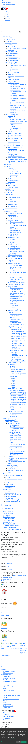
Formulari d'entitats (10, 520)
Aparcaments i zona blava (10, 681)
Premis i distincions (8, 690)
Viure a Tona (7, 505)
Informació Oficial (8, 673)
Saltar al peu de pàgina (8, 4)
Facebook (9, 563)
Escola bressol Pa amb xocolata (14, 647)
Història (5, 688)
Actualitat (3, 694)
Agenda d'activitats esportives (11, 699)
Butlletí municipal (8, 706)
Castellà (7, 15)
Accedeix (3, 596)
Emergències (6, 515)
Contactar (3, 7)
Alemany (7, 18)
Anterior (3, 615)
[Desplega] (12, 505)
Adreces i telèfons (8, 513)
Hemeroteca (6, 707)
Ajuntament (4, 669)
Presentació (6, 685)
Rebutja (19, 741)
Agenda (5, 697)
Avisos (5, 702)
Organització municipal (9, 671)
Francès (7, 20)
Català (7, 13)
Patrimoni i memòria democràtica (12, 529)
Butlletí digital (7, 704)
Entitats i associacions (8, 508)
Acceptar (24, 741)
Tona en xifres (7, 692)
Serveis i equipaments (9, 517)
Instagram (9, 569)
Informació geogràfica (9, 678)
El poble (3, 683)
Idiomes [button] (5, 11)
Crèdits (5, 720)
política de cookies (14, 739)
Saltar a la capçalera (7, 1)
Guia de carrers (7, 680)
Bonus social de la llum (5, 647)
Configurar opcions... (6, 741)
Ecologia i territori (8, 522)
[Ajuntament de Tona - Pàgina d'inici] (10, 28)
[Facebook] (4, 9)
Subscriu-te (4, 628)
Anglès (7, 16)
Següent (7, 615)
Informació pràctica (6, 674)
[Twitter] (2, 9)
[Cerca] (20, 32)
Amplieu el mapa (7, 577)
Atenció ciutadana (8, 512)
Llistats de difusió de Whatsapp (11, 695)
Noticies (5, 701)
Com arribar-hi (7, 579)
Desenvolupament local (9, 527)
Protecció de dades (8, 716)
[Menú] (1, 34)
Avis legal (5, 713)
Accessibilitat (6, 718)
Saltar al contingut (7, 2)
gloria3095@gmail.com (19, 575)
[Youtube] (7, 9)
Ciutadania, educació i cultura (11, 525)
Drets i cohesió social (9, 524)
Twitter (9, 566)
